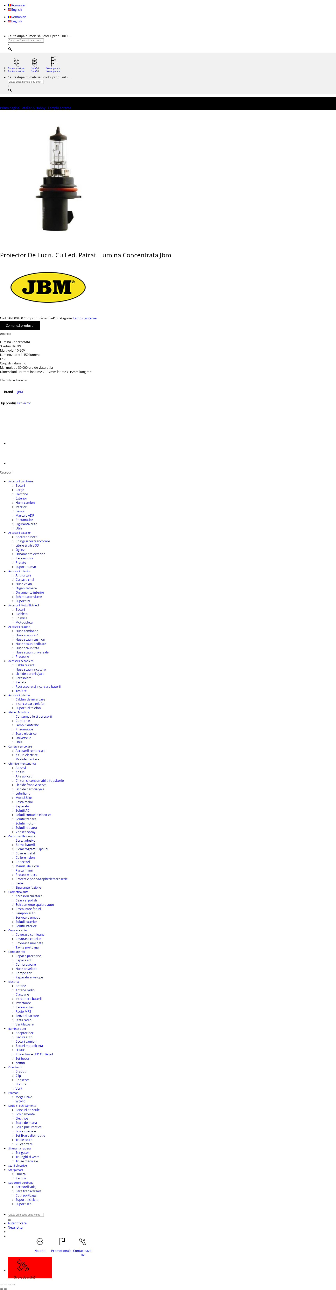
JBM (20, 392)
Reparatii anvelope (29, 977)
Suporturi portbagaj (21, 1182)
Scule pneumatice (29, 1127)
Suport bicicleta (27, 1199)
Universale (23, 738)
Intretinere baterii (29, 999)
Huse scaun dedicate (31, 644)
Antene (21, 986)
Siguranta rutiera (19, 1148)
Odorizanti (15, 1067)
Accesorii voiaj (26, 1187)
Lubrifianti (23, 793)
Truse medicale (27, 1161)
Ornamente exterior (30, 554)
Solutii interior (26, 926)
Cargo (20, 490)
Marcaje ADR (25, 515)
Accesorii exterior (19, 533)
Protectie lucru (26, 875)
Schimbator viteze (29, 597)
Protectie (22, 656)
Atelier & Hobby (33, 108)
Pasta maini (24, 802)
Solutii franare (26, 819)
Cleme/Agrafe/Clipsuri (32, 849)
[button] (16, 1227)
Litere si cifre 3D (27, 545)
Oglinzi (20, 550)
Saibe (20, 883)
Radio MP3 (23, 1011)
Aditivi (20, 772)
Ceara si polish (26, 900)
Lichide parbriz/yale (30, 674)
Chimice (21, 618)
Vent (19, 1088)
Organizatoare (26, 588)
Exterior (21, 498)
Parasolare (24, 678)
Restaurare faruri (28, 909)
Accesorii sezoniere (20, 661)
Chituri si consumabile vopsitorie (40, 780)
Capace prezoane (28, 956)
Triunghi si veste (27, 1157)
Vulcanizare (24, 1144)
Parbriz (21, 1178)
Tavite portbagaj (27, 947)
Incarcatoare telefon (30, 703)
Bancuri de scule (28, 1110)
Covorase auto (17, 930)
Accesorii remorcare (30, 750)
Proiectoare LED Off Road (34, 1054)
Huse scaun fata (27, 648)
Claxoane (22, 994)
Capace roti (24, 960)
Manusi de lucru (27, 866)
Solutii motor (25, 823)
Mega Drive (24, 1097)
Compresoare (26, 964)
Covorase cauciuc (28, 939)
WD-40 (20, 1101)
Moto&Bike (24, 798)
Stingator (22, 1152)
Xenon (20, 1063)
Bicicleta (22, 614)
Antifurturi (23, 575)
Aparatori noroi (27, 537)
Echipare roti (16, 952)
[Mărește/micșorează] (1, 1284)
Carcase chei (25, 579)
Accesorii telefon (19, 695)
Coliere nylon (25, 857)
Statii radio (24, 1020)
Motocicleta (24, 622)
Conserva (22, 1080)
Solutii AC (22, 810)
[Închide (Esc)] (13, 1284)
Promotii (13, 1093)
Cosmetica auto (18, 892)
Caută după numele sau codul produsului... (39, 36)
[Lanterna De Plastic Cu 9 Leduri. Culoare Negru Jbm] (17, 443)
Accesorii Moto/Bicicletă (23, 605)
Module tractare (27, 759)
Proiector (24, 403)
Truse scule (24, 1140)
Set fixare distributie (30, 1135)
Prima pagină (9, 108)
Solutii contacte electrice (34, 815)
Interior (21, 507)
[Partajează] (9, 1284)
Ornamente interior (30, 592)
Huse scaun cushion (30, 639)
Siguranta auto (26, 524)
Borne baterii (25, 845)
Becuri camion (26, 1041)
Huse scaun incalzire (31, 669)
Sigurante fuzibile (28, 887)
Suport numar (26, 567)
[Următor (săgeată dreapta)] (5, 1289)
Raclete (21, 682)
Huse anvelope (26, 969)
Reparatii (22, 806)
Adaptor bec (25, 1033)
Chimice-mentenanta (22, 763)
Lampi (20, 511)
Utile (19, 528)
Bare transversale (28, 1191)
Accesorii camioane (20, 481)
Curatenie (23, 721)
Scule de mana (26, 1123)
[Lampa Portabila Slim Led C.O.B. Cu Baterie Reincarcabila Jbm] (17, 463)
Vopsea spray (25, 832)
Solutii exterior (26, 922)
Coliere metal (25, 853)
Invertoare (23, 1003)
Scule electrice (26, 733)
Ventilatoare (25, 1024)
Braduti (21, 1071)
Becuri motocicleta (29, 1046)
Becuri (20, 485)
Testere (21, 691)
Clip (18, 1075)
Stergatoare (16, 1170)
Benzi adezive (25, 840)
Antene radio (25, 990)
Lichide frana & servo (31, 785)
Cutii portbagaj (26, 1195)
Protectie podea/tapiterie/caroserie (42, 879)
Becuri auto (24, 1037)
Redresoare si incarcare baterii (38, 686)
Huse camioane (27, 631)
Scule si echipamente (22, 1105)
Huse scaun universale (32, 652)
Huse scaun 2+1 (27, 635)
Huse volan (24, 584)
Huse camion (25, 502)
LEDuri (20, 1050)
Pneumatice (24, 520)
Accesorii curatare (29, 896)
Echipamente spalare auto (35, 904)
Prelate (21, 562)
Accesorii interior (19, 571)
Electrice (22, 494)
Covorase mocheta (29, 943)
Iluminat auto (17, 1029)
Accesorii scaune (19, 627)
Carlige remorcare (20, 746)
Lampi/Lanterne (59, 108)
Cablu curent (25, 665)
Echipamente (25, 1114)
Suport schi (24, 1204)
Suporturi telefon (28, 708)
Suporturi (23, 601)
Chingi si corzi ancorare (33, 541)
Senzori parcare (27, 1016)
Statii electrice (17, 1165)
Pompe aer (24, 973)
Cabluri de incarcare (30, 699)
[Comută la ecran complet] (5, 1284)
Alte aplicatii (24, 776)
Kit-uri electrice (27, 755)
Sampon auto (25, 913)
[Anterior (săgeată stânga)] (1, 1289)
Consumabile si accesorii (34, 716)
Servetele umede (28, 917)
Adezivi (21, 768)
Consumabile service (21, 836)
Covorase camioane (30, 934)
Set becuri (23, 1058)
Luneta (21, 1174)
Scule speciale (26, 1131)
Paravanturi (24, 558)
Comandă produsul (20, 325)
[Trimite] (9, 1220)
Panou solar (24, 1007)
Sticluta (21, 1084)
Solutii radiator (27, 827)
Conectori (23, 862)
